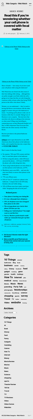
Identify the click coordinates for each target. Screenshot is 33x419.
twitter (17, 299)
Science (7, 374)
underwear (24, 299)
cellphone (13, 224)
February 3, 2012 (24, 33)
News (20, 283)
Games (6, 348)
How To (8, 277)
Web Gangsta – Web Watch (15, 415)
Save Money (15, 293)
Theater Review (10, 384)
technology (15, 226)
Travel (7, 299)
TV (13, 299)
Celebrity (22, 265)
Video (6, 303)
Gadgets (13, 11)
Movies (6, 284)
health (13, 274)
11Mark (4, 140)
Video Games (9, 404)
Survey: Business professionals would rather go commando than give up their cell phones (17, 218)
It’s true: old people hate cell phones (15, 199)
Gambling (14, 271)
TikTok (6, 388)
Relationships (20, 290)
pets (25, 287)
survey (9, 226)
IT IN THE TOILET (11, 146)
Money (6, 358)
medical (7, 280)
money (15, 281)
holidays (20, 274)
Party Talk (18, 287)
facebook (18, 269)
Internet (20, 11)
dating (5, 269)
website (16, 302)
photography (8, 290)
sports (17, 296)
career (16, 265)
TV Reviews (8, 397)
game (20, 272)
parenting (8, 287)
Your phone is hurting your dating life (16, 196)
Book (18, 262)
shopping (8, 296)
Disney (11, 269)
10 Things (10, 259)
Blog (14, 262)
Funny (6, 338)
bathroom (7, 224)
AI (5, 325)
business (8, 265)
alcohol (19, 260)
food (25, 268)
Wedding (24, 303)
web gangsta (11, 33)
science (24, 293)
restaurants (7, 293)
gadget (19, 224)
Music (13, 284)
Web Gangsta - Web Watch (16, 3)
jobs (24, 277)
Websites (7, 407)
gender (6, 274)
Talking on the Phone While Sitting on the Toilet (16, 82)
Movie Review (23, 280)
